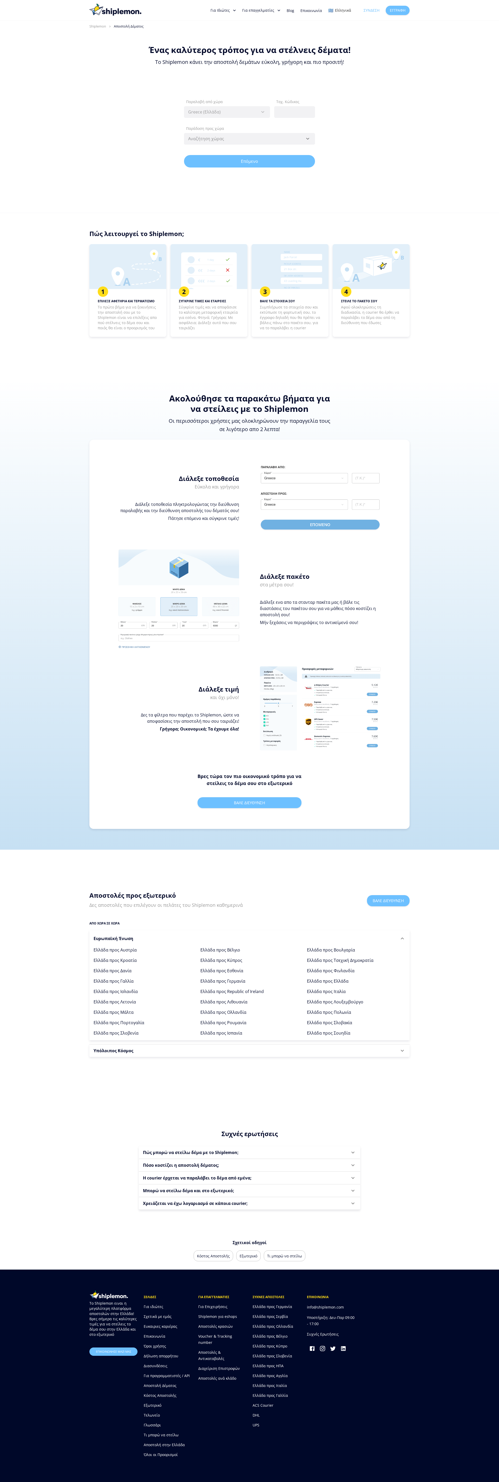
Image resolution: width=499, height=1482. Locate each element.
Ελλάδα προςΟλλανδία (223, 1012)
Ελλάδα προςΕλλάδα (328, 981)
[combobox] (227, 112)
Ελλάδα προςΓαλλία (114, 981)
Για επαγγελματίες (258, 10)
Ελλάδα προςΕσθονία (221, 971)
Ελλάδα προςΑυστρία (115, 950)
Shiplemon (97, 26)
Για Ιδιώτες (220, 10)
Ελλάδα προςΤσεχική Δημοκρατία (340, 960)
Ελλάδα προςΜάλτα (114, 1012)
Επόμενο (249, 161)
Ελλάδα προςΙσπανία (221, 1033)
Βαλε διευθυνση (249, 802)
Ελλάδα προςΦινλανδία (330, 971)
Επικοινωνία (311, 10)
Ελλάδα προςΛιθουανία (223, 1002)
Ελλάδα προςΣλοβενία (116, 1033)
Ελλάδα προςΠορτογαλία (119, 1022)
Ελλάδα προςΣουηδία (328, 1033)
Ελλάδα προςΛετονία (115, 1002)
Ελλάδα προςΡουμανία (223, 1022)
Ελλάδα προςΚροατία (115, 960)
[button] (249, 938)
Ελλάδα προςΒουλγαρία (331, 950)
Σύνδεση (371, 10)
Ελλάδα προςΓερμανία (222, 981)
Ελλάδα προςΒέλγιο (220, 950)
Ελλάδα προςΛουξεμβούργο (335, 1002)
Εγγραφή (397, 10)
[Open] (307, 138)
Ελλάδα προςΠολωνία (329, 1012)
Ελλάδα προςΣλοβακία (329, 1022)
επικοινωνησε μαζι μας (113, 1351)
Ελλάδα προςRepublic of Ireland (232, 991)
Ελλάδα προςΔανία (113, 971)
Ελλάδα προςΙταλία (326, 991)
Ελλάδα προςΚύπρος (221, 960)
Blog (290, 10)
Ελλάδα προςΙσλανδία (116, 991)
